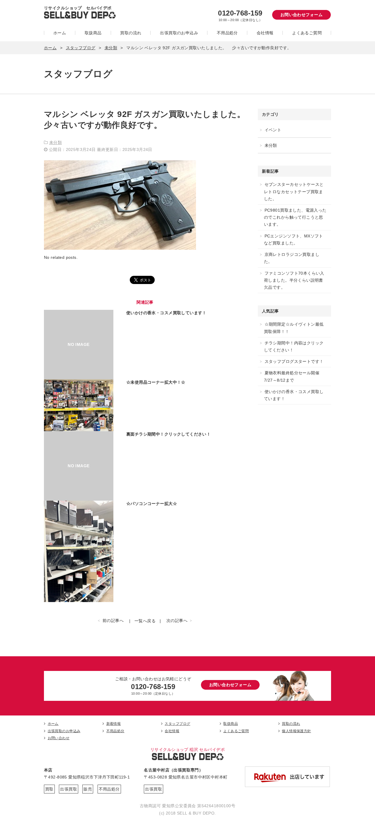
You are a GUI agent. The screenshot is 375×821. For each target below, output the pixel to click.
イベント (273, 130)
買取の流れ (130, 33)
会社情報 (265, 33)
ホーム (59, 33)
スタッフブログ (81, 48)
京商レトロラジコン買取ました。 (291, 258)
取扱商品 (93, 33)
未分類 (111, 48)
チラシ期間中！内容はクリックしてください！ (293, 346)
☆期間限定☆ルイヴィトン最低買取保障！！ (293, 327)
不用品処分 (227, 33)
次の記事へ (177, 620)
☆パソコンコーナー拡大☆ (151, 504)
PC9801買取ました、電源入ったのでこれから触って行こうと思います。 (295, 217)
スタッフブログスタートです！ (294, 361)
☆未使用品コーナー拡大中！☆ (155, 382)
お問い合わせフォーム (301, 15)
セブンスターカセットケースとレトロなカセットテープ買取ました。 (293, 191)
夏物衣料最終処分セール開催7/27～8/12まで (291, 376)
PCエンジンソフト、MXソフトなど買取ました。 (293, 239)
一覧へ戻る (145, 621)
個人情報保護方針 (296, 731)
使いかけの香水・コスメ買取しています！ (166, 313)
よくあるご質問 (307, 33)
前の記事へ (113, 620)
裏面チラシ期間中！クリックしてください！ (168, 434)
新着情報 (113, 723)
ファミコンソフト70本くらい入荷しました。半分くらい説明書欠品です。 (294, 280)
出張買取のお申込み (179, 33)
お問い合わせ (58, 738)
